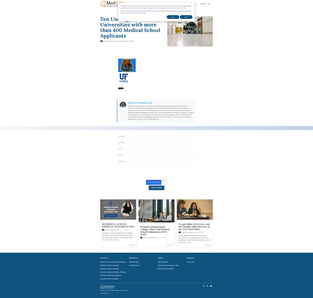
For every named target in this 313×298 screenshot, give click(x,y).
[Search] (209, 3)
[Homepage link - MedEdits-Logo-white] (107, 288)
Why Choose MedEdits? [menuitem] (166, 269)
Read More (131, 245)
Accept (173, 17)
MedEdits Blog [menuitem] (134, 262)
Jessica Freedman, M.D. (110, 41)
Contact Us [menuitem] (190, 262)
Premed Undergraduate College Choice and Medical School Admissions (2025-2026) (154, 230)
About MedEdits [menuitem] (163, 262)
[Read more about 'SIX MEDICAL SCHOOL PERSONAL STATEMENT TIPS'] (118, 209)
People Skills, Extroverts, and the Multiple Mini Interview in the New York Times (194, 227)
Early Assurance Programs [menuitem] (109, 279)
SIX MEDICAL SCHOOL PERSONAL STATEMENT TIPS (118, 225)
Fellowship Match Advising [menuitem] (109, 269)
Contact (203, 4)
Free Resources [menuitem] (134, 265)
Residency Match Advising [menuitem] (109, 265)
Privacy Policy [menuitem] (124, 290)
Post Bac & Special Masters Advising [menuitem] (113, 272)
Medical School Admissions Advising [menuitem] (113, 262)
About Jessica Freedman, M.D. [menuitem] (168, 265)
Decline (186, 17)
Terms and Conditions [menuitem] (113, 290)
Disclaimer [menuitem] (103, 290)
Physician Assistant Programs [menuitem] (110, 275)
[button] (204, 286)
